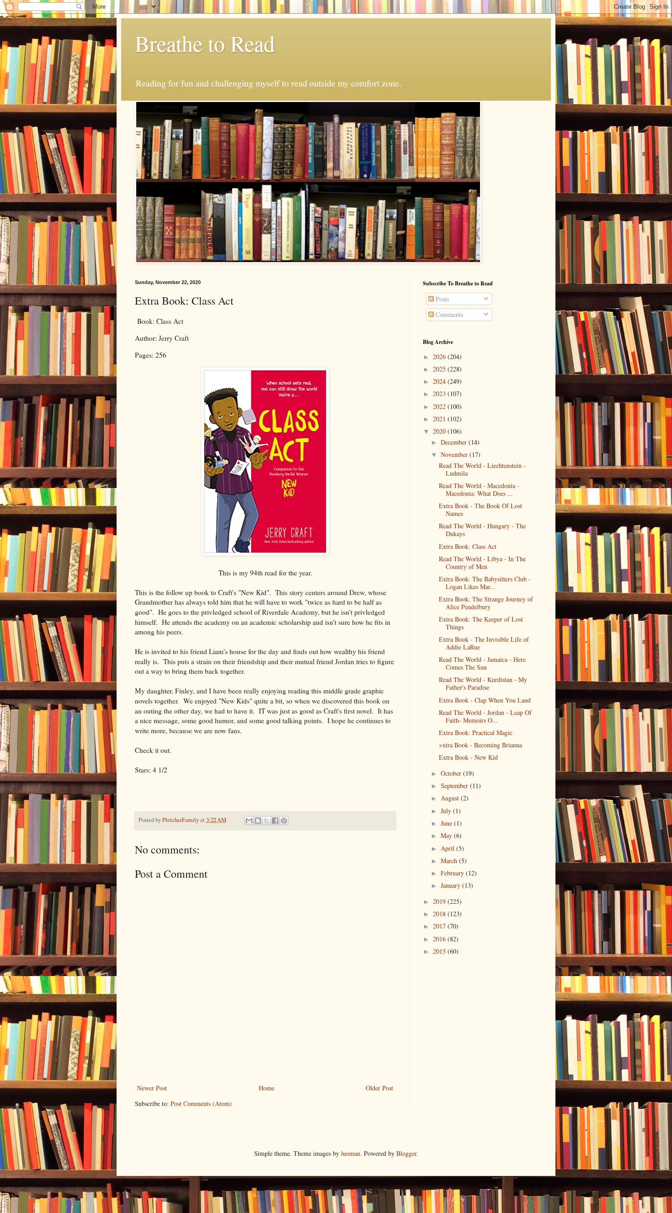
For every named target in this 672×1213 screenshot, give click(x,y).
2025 (440, 369)
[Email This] (249, 820)
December (455, 442)
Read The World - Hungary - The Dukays (482, 529)
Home (266, 1088)
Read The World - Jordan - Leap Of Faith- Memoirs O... (485, 716)
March (450, 860)
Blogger (406, 1153)
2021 (440, 418)
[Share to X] (266, 820)
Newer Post (152, 1088)
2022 (440, 406)
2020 (440, 431)
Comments (448, 314)
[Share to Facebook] (275, 820)
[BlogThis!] (257, 820)
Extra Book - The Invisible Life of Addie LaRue (484, 643)
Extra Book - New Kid (468, 757)
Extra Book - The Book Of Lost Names (480, 509)
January (451, 885)
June (447, 823)
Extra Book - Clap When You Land (485, 700)
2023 (440, 393)
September (455, 785)
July (447, 810)
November (455, 454)
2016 (440, 938)
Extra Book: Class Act (467, 546)
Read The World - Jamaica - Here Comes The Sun (482, 663)
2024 (440, 381)
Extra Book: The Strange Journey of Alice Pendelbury (486, 603)
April (448, 848)
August (451, 798)
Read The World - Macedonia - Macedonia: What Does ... (479, 489)
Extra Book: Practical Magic (475, 732)
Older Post (379, 1088)
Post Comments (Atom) (201, 1103)
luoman (350, 1153)
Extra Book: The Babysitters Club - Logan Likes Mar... (485, 582)
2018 (440, 913)
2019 (440, 901)
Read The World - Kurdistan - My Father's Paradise (483, 683)
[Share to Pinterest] (283, 820)
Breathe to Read (205, 43)
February (453, 873)
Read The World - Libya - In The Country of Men (482, 562)
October (452, 773)
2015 (440, 951)
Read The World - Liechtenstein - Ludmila (482, 469)
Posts (441, 299)
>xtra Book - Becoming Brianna (480, 745)
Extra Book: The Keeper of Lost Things (481, 623)
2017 (440, 926)
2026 (440, 356)
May (447, 835)
